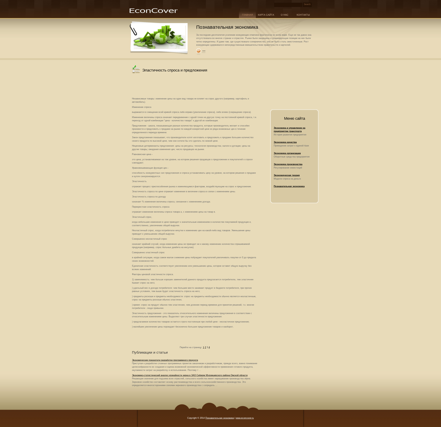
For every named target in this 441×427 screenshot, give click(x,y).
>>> (203, 51)
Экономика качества (285, 142)
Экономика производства (288, 164)
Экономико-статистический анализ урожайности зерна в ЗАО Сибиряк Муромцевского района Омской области (190, 375)
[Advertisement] (194, 86)
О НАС (284, 14)
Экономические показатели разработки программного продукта (165, 360)
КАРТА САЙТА (266, 14)
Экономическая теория (287, 175)
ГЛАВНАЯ (247, 14)
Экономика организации (287, 153)
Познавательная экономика (289, 186)
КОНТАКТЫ (303, 14)
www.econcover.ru (245, 418)
